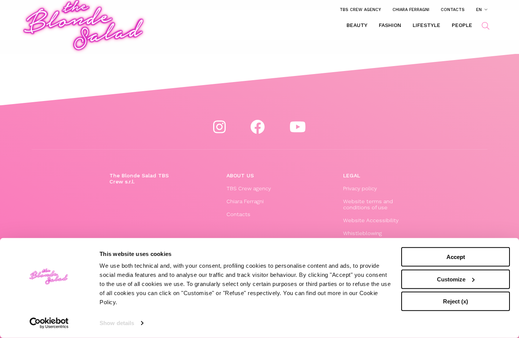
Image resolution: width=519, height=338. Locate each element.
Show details (117, 323)
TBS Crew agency (360, 9)
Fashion (390, 25)
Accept (455, 257)
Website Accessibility (371, 220)
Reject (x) (455, 301)
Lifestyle (426, 25)
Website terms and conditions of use (368, 204)
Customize (451, 279)
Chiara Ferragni (410, 9)
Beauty (357, 25)
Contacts (453, 9)
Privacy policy (360, 188)
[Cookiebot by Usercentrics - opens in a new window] (49, 323)
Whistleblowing (362, 233)
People (462, 25)
